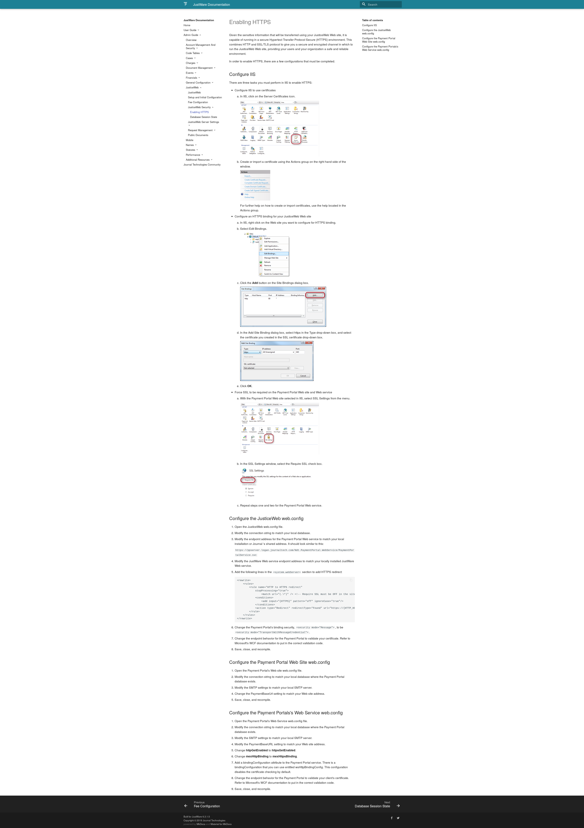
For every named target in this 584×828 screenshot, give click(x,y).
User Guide (190, 30)
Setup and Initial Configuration (205, 97)
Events (190, 73)
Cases (190, 58)
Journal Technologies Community (202, 164)
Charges (191, 63)
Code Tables (193, 53)
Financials (192, 77)
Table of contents (372, 20)
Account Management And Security (200, 46)
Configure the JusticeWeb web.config (376, 31)
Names (190, 145)
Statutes (191, 150)
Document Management (199, 68)
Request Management (200, 130)
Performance (193, 155)
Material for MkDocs (221, 824)
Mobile (189, 140)
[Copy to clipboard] (351, 580)
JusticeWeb (192, 87)
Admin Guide (191, 35)
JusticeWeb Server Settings (203, 122)
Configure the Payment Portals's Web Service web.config (380, 48)
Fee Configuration (198, 102)
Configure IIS (369, 25)
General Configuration (198, 82)
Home (187, 25)
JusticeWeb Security (199, 107)
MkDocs (201, 824)
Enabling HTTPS (199, 112)
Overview (191, 40)
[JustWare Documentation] (185, 4)
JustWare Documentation (199, 20)
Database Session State (203, 117)
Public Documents (198, 135)
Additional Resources (198, 159)
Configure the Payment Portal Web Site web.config (378, 40)
